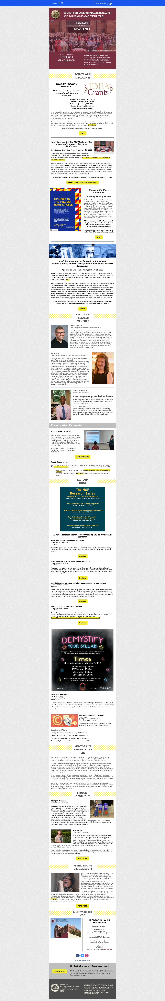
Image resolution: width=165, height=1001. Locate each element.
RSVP (82, 133)
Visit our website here (82, 961)
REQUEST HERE (82, 457)
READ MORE (82, 858)
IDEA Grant (80, 473)
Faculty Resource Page (59, 462)
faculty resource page (61, 467)
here (67, 280)
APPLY (82, 308)
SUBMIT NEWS (59, 971)
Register (82, 556)
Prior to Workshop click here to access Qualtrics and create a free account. (75, 618)
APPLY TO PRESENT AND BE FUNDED (82, 182)
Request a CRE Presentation (62, 431)
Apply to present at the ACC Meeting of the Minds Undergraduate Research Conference (71, 144)
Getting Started (106, 949)
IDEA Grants (92, 125)
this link (54, 899)
